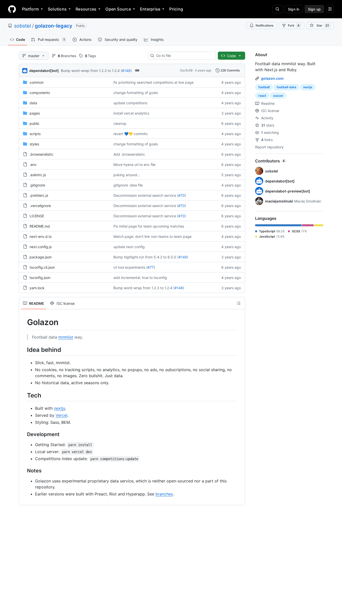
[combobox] (184, 55)
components (40, 92)
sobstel (22, 26)
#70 (181, 195)
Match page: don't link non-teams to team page (152, 236)
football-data (286, 87)
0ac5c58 (186, 70)
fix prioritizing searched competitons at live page (153, 82)
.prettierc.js (39, 195)
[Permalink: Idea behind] (23, 349)
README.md (40, 226)
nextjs (59, 408)
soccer (278, 95)
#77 (150, 267)
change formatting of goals (135, 92)
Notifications (264, 25)
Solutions (57, 9)
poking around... (126, 175)
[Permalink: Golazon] (23, 322)
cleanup (119, 123)
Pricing (176, 9)
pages (35, 113)
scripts (35, 134)
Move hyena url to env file (134, 164)
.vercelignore (40, 205)
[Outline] (238, 303)
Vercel (61, 415)
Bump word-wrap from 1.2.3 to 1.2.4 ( (91, 70)
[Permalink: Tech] (23, 395)
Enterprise (150, 9)
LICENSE (37, 216)
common (37, 82)
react (262, 95)
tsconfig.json (40, 277)
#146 (183, 257)
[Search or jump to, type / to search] (277, 9)
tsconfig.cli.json (42, 267)
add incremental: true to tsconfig (140, 277)
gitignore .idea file (128, 185)
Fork (293, 25)
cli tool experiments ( (130, 267)
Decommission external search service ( (145, 195)
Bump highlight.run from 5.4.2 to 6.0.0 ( (146, 257)
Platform (30, 9)
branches (164, 493)
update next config (129, 247)
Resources (86, 9)
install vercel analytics (131, 113)
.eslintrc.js (38, 175)
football (264, 87)
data (33, 103)
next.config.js (41, 247)
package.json (41, 257)
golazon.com (272, 78)
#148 (126, 70)
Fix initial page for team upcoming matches (148, 226)
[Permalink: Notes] (23, 470)
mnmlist (65, 337)
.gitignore (37, 185)
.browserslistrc (41, 154)
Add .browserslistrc (129, 154)
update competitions (130, 103)
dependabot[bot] (44, 70)
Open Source (118, 9)
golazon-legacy (53, 26)
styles (34, 144)
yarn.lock (37, 288)
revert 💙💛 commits (130, 134)
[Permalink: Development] (23, 434)
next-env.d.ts (41, 236)
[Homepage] (12, 9)
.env (33, 164)
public (35, 123)
